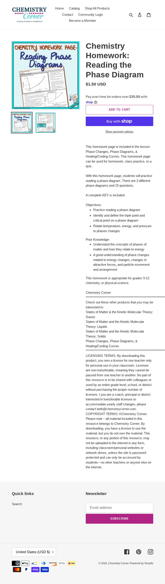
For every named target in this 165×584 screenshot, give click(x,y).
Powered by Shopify (141, 563)
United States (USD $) (33, 552)
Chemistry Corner (118, 563)
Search (17, 504)
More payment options (119, 131)
